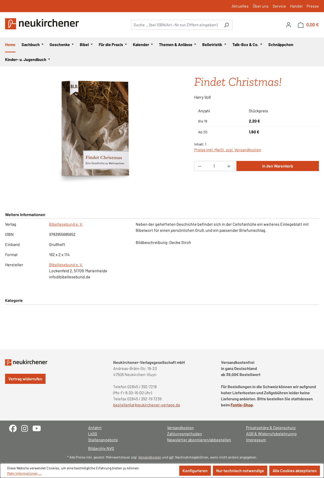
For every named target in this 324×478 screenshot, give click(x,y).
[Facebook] (15, 427)
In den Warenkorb (277, 165)
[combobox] (176, 25)
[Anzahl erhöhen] (229, 166)
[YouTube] (38, 427)
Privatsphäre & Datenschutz (271, 427)
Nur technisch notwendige (240, 470)
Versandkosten (180, 427)
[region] (94, 131)
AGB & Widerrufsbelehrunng (271, 433)
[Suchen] (226, 25)
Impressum (256, 439)
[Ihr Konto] (288, 24)
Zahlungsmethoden (184, 433)
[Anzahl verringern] (199, 166)
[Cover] (94, 131)
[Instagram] (26, 427)
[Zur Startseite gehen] (43, 23)
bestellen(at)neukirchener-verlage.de (146, 404)
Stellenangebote (103, 439)
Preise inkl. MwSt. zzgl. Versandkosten (227, 149)
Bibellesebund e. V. (66, 224)
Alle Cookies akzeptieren (295, 470)
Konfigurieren (195, 470)
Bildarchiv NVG (101, 448)
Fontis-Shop (242, 404)
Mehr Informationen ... (24, 473)
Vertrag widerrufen (25, 378)
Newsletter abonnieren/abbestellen (199, 439)
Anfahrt (95, 427)
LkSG (92, 433)
